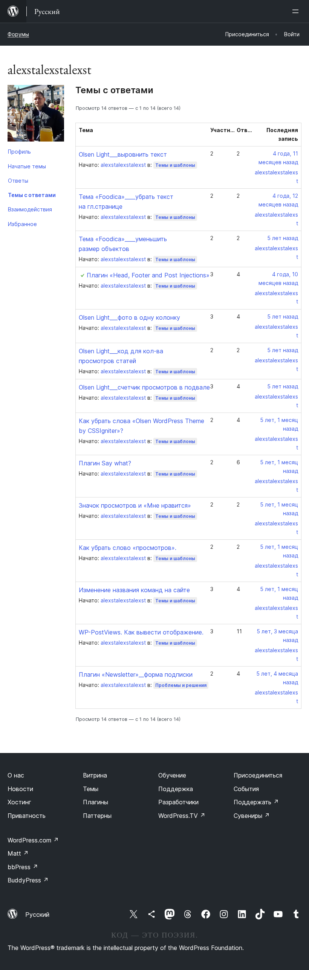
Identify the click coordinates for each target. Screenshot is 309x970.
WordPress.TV (181, 815)
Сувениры (252, 815)
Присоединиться (258, 775)
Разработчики (178, 802)
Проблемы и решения (181, 685)
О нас (16, 775)
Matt (18, 853)
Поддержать (256, 802)
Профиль (19, 151)
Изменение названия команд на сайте (134, 590)
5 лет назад (282, 238)
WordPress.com (33, 840)
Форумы (18, 34)
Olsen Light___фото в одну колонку (129, 317)
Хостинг (19, 802)
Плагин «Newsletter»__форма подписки (136, 674)
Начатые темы (27, 166)
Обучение (172, 775)
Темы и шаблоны (175, 165)
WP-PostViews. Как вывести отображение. (141, 632)
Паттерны (97, 815)
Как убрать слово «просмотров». (127, 547)
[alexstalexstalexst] (36, 115)
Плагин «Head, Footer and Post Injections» (148, 275)
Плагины (95, 802)
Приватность (27, 815)
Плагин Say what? (105, 463)
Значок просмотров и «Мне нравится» (135, 505)
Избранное (22, 224)
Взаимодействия (30, 209)
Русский (37, 914)
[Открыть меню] (297, 11)
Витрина (95, 775)
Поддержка (175, 789)
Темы (90, 789)
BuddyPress (28, 880)
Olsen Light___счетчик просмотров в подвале (144, 387)
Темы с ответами (32, 195)
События (246, 789)
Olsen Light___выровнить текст (123, 154)
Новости (20, 789)
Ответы (18, 180)
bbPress (23, 867)
